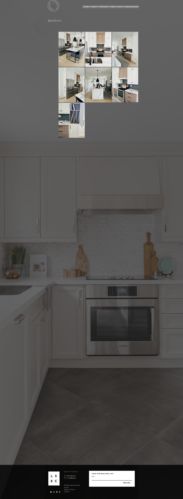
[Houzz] (51, 492)
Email (93, 476)
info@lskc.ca (72, 478)
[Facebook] (57, 492)
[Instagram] (54, 492)
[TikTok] (60, 492)
